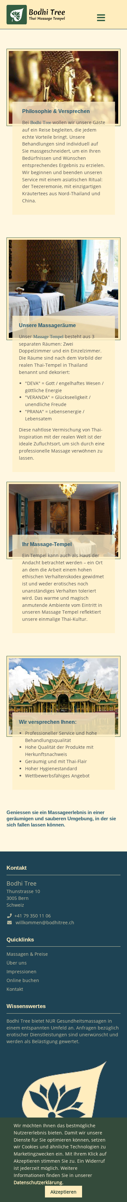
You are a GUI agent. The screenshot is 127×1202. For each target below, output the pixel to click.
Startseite (36, 14)
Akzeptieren (63, 1192)
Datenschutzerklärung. (39, 1182)
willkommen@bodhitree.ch (45, 922)
